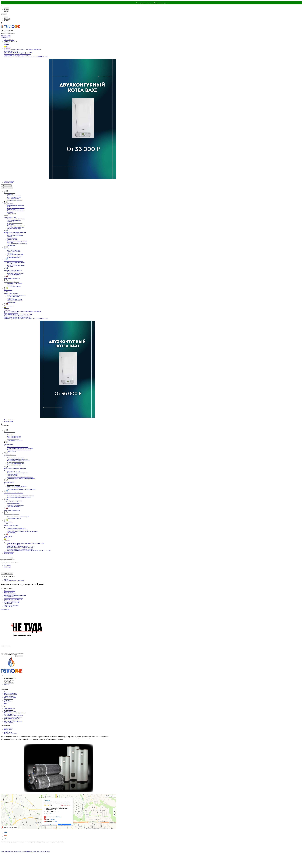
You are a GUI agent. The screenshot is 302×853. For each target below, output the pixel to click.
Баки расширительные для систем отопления (19, 497)
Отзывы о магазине (9, 181)
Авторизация (7, 567)
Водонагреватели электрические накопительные (20, 448)
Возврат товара (8, 732)
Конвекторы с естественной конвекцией (18, 516)
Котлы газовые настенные (14, 197)
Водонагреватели (8, 592)
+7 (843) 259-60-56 (5, 36)
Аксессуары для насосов (13, 233)
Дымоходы (10, 194)
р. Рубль (6, 20)
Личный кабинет (8, 728)
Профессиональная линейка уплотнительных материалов (14, 300)
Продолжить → (5, 609)
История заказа (8, 729)
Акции (5, 703)
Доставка (6, 7)
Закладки (6, 731)
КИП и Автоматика (9, 596)
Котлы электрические (13, 198)
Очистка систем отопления (11, 605)
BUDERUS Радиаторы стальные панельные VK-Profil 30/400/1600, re (22, 49)
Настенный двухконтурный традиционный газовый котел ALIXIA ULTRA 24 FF (26, 56)
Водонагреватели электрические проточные (19, 449)
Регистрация (7, 565)
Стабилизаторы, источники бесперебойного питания (14, 256)
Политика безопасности (10, 694)
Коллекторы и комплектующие (15, 273)
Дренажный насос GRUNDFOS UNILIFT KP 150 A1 (18, 52)
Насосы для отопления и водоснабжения (15, 595)
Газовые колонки (11, 213)
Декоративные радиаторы (14, 228)
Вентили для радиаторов (13, 271)
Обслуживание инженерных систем (16, 295)
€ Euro (5, 17)
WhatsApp (30, 851)
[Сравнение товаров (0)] (1, 570)
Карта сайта (7, 700)
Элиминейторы (11, 302)
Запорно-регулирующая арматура (13, 599)
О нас (5, 692)
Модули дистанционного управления (17, 486)
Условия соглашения (9, 696)
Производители (8, 701)
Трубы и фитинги (8, 606)
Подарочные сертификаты (11, 733)
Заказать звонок (9, 686)
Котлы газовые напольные (14, 195)
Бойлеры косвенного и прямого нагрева (17, 447)
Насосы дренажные (12, 238)
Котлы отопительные (9, 591)
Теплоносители (8, 603)
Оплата (6, 9)
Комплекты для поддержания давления (17, 472)
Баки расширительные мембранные (13, 598)
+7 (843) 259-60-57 (5, 37)
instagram (6, 44)
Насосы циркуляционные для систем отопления (20, 477)
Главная (6, 579)
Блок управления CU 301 (11, 51)
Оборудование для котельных (12, 600)
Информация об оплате (10, 697)
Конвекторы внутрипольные (11, 602)
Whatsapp (6, 42)
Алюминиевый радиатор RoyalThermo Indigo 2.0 (17, 55)
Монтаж (6, 11)
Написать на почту (45, 851)
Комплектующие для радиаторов (16, 218)
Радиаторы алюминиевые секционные (17, 459)
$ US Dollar (7, 18)
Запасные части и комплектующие (13, 721)
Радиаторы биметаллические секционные (18, 460)
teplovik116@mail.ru (9, 40)
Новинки (7, 47)
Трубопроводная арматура (14, 274)
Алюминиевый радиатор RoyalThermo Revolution (17, 54)
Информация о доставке (10, 693)
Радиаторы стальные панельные (15, 227)
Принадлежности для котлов (14, 200)
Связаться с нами (8, 699)
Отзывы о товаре (8, 182)
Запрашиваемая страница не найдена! (14, 580)
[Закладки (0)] (1, 571)
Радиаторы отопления (10, 593)
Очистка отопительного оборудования (13, 297)
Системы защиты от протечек (15, 254)
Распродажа (7, 48)
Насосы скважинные (12, 239)
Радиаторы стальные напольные (15, 225)
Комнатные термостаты (13, 250)
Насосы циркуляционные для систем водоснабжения (21, 478)
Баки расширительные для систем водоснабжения (20, 495)
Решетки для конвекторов (14, 286)
